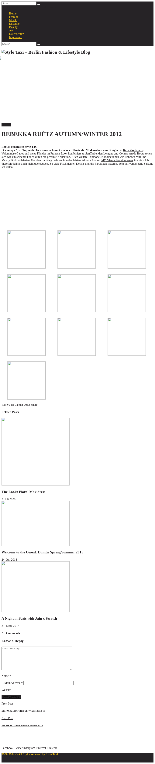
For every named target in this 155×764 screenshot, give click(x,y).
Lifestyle (14, 23)
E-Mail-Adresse (12, 682)
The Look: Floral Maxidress (23, 492)
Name (6, 675)
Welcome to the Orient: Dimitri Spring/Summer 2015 (42, 552)
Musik (13, 20)
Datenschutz (16, 33)
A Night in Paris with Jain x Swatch (29, 618)
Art (11, 30)
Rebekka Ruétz (133, 150)
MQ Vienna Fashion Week (117, 160)
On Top (6, 760)
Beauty (13, 27)
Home (12, 13)
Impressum (15, 37)
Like (5, 404)
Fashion (14, 16)
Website (6, 689)
